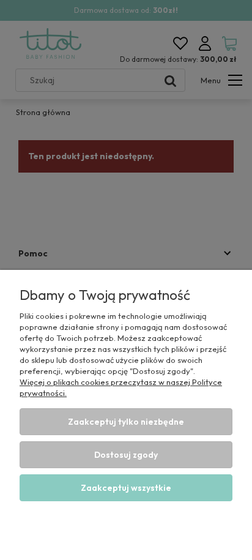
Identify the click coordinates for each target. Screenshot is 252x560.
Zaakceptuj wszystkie (126, 487)
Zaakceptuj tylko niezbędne (126, 421)
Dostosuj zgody (126, 454)
